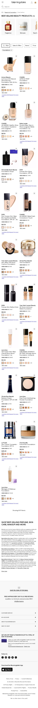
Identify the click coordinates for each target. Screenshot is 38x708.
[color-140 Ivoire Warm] (21, 408)
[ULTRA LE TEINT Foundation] (28, 64)
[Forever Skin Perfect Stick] (9, 293)
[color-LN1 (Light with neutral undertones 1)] (23, 317)
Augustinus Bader (29, 542)
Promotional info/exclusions (15, 646)
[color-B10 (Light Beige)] (21, 270)
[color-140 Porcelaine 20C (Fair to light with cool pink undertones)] (8, 498)
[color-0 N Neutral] (3, 315)
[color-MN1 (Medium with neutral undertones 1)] (28, 317)
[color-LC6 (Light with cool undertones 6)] (21, 317)
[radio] (2, 90)
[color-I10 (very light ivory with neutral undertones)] (3, 409)
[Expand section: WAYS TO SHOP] (19, 626)
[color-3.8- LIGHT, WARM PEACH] (8, 90)
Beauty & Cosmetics (10, 12)
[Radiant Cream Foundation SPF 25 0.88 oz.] (9, 383)
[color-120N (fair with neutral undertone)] (10, 363)
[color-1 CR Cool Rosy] (10, 315)
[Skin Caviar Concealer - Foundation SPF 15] (9, 430)
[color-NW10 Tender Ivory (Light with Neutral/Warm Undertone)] (10, 454)
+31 (31, 88)
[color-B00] (5, 136)
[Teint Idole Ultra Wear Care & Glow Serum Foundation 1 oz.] (9, 337)
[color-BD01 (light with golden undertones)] (8, 136)
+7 (30, 316)
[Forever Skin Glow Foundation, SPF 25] (28, 157)
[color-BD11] (26, 88)
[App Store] (7, 669)
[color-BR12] (28, 88)
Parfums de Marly (10, 568)
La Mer (19, 539)
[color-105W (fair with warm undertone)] (3, 363)
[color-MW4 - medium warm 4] (3, 272)
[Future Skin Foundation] (28, 430)
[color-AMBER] (21, 452)
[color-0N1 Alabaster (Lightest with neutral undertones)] (21, 136)
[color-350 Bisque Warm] (23, 408)
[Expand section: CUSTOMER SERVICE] (19, 613)
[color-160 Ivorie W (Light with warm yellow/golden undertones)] (10, 498)
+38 (13, 136)
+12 (13, 179)
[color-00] (5, 315)
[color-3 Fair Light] (8, 179)
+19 (31, 225)
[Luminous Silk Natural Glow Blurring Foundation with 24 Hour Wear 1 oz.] (9, 64)
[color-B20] (28, 363)
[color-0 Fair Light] (3, 179)
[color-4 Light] (10, 179)
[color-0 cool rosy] (21, 181)
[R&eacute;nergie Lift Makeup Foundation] (9, 474)
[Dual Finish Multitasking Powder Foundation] (28, 383)
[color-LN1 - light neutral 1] (8, 272)
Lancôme (14, 542)
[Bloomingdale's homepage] (2, 12)
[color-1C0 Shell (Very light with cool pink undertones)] (23, 136)
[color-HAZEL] (28, 452)
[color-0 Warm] (28, 181)
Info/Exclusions (19, 601)
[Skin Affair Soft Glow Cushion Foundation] (9, 248)
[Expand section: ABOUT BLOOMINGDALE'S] (19, 622)
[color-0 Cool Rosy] (3, 227)
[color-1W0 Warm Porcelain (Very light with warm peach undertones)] (28, 136)
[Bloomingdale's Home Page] (19, 2)
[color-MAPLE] (26, 452)
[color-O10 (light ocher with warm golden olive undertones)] (8, 409)
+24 (13, 363)
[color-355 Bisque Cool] (26, 408)
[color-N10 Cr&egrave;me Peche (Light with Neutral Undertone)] (5, 454)
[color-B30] (28, 226)
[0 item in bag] (35, 2)
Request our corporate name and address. (19, 695)
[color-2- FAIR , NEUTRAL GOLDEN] (3, 90)
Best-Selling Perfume (6, 559)
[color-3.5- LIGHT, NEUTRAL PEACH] (5, 90)
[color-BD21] (26, 226)
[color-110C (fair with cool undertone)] (5, 363)
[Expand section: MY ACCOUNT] (19, 617)
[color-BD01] (23, 88)
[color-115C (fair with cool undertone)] (8, 363)
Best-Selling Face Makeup (8, 548)
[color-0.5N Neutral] (8, 315)
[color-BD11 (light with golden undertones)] (10, 136)
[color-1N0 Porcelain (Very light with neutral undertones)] (26, 136)
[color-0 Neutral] (26, 181)
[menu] (2, 2)
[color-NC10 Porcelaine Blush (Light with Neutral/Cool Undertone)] (8, 454)
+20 (13, 315)
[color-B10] (21, 88)
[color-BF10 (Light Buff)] (26, 270)
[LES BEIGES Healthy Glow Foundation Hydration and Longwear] (9, 111)
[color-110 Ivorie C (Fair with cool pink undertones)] (3, 498)
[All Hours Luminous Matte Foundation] (28, 293)
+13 (31, 452)
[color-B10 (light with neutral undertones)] (3, 136)
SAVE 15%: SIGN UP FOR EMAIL (19, 590)
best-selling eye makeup (7, 553)
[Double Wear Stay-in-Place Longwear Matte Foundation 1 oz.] (28, 111)
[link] (9, 86)
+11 (30, 270)
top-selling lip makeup (22, 553)
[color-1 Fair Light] (5, 179)
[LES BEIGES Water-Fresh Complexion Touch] (28, 202)
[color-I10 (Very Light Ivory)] (23, 270)
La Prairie (19, 542)
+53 (31, 136)
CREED (3, 560)
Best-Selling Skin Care (7, 538)
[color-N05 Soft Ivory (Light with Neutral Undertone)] (3, 454)
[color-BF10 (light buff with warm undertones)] (10, 409)
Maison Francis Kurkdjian (26, 559)
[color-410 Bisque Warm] (28, 408)
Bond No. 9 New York (23, 568)
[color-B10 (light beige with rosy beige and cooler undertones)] (5, 409)
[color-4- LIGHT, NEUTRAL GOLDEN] (10, 90)
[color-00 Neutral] (23, 181)
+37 (13, 90)
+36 (13, 227)
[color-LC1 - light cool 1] (5, 272)
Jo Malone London (13, 560)
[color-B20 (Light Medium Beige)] (28, 270)
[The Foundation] (28, 248)
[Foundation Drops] (9, 157)
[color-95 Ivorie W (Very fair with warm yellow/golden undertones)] (5, 498)
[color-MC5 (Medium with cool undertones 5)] (26, 317)
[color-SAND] (23, 452)
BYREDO (3, 568)
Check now (27, 646)
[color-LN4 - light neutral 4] (10, 272)
